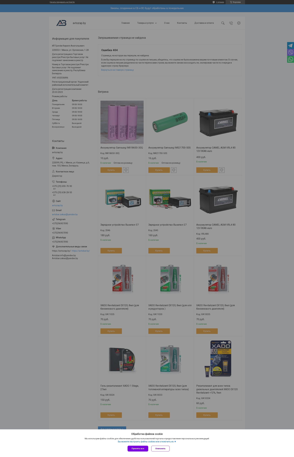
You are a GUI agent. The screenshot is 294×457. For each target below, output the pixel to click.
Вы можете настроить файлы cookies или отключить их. (146, 441)
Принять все (138, 448)
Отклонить (160, 448)
